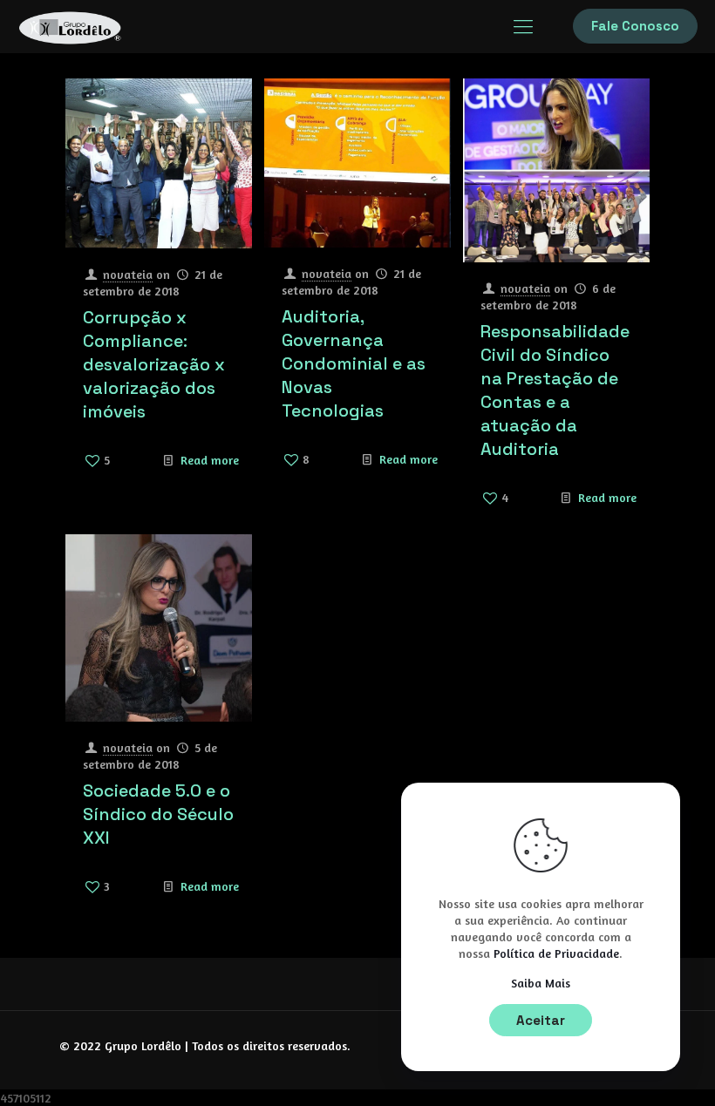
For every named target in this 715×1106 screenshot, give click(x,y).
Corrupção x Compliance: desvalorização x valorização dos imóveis (154, 364)
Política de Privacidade (554, 953)
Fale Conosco (635, 25)
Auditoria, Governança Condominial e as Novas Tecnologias (354, 363)
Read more (209, 459)
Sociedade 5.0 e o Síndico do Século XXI (158, 814)
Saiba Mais (540, 982)
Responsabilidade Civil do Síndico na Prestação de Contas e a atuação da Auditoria (555, 390)
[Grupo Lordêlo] (69, 26)
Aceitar (540, 1020)
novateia (128, 274)
